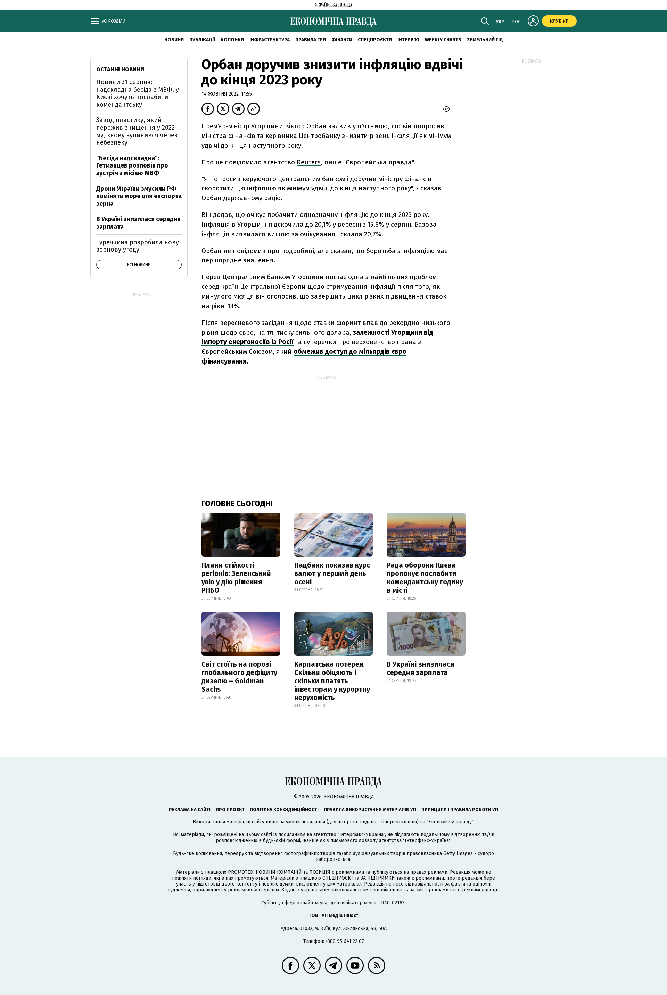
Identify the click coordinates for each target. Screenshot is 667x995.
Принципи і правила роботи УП (459, 809)
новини (174, 40)
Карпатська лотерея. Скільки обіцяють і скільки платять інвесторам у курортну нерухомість (332, 681)
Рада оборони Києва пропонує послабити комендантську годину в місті (425, 577)
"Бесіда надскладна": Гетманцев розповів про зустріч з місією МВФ (132, 165)
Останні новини (120, 69)
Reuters (309, 162)
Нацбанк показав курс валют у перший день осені (332, 573)
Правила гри (310, 40)
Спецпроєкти (375, 40)
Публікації (202, 40)
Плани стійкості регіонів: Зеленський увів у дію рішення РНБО (236, 577)
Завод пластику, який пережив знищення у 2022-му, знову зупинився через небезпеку (137, 131)
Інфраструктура (269, 40)
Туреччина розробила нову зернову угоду (137, 246)
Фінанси (341, 40)
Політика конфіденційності (284, 809)
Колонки (232, 40)
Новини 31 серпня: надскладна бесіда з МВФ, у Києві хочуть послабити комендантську (137, 93)
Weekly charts (443, 40)
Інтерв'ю (408, 40)
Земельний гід (485, 40)
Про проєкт (230, 809)
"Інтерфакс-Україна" (361, 835)
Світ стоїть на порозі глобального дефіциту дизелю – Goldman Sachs (239, 676)
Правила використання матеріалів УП (370, 809)
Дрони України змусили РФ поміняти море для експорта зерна (139, 196)
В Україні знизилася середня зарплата (420, 668)
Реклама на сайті (190, 809)
